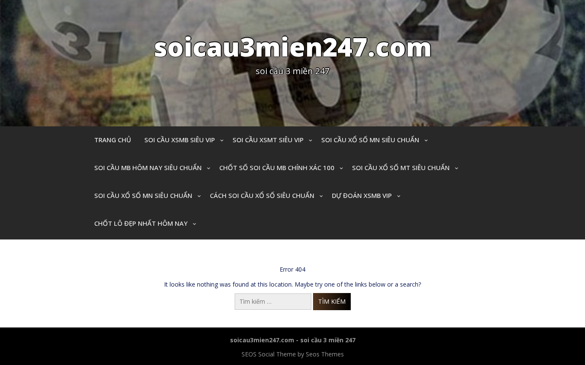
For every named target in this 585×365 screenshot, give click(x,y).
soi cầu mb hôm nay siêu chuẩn (148, 167)
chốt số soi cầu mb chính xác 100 (276, 167)
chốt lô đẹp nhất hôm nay (141, 223)
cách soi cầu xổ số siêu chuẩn (262, 195)
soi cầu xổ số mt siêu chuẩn (401, 167)
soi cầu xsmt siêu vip (268, 139)
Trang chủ (112, 139)
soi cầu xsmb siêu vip (179, 139)
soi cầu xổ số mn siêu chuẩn (370, 139)
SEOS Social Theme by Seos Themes (293, 354)
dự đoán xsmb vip (362, 195)
